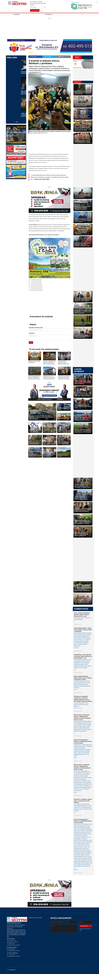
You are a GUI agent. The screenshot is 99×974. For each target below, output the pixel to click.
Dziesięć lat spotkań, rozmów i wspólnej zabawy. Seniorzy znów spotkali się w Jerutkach (82, 129)
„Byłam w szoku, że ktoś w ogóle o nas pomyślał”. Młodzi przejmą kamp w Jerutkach (16, 98)
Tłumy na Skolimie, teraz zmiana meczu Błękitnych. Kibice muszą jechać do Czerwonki (82, 324)
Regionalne (48, 14)
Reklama (12, 57)
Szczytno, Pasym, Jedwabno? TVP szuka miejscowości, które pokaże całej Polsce (82, 196)
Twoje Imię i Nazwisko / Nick (36, 327)
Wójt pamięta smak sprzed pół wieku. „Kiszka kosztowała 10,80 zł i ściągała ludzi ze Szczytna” (82, 522)
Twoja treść (31, 333)
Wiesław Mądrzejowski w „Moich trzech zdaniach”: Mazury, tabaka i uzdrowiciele (49, 455)
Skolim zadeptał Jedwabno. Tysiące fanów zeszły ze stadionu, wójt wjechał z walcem (83, 678)
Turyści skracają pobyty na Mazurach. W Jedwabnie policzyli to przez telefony (82, 220)
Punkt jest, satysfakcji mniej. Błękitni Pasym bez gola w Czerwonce (63, 455)
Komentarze (81, 609)
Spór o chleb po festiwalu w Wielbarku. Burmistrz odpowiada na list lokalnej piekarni (64, 378)
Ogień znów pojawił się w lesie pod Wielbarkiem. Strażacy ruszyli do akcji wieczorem (34, 378)
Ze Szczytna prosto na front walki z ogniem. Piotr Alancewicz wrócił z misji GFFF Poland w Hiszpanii (49, 430)
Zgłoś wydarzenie (35, 10)
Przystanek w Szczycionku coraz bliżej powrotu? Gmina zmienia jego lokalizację (82, 92)
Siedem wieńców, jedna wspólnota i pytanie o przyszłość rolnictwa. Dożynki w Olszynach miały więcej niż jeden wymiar (64, 430)
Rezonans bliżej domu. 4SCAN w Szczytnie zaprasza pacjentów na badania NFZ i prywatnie (15, 76)
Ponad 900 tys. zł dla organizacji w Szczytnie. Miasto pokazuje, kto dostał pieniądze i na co (64, 442)
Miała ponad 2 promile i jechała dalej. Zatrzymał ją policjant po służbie (63, 408)
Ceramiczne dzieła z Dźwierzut (49, 443)
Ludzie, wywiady (79, 370)
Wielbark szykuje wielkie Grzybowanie (34, 362)
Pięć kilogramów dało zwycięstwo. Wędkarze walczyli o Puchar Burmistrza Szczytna (35, 455)
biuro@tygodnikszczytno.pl (13, 945)
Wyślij (61, 56)
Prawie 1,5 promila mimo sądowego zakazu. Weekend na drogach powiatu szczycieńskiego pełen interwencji (41, 417)
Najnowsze (16, 14)
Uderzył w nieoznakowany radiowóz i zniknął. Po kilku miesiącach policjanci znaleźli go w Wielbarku (49, 363)
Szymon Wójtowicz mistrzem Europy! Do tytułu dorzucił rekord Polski (82, 406)
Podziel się (34, 56)
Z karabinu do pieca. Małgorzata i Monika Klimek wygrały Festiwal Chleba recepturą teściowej (82, 510)
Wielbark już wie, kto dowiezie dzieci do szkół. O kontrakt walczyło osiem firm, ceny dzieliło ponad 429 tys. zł (49, 378)
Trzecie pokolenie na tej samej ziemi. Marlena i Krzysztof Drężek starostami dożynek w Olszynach (82, 431)
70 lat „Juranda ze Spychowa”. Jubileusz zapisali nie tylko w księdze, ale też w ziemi (82, 614)
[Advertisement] (49, 29)
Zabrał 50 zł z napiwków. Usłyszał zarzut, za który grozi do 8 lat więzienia (83, 801)
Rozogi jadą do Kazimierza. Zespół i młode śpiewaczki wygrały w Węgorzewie (81, 534)
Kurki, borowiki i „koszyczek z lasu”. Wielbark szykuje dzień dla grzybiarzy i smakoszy (64, 363)
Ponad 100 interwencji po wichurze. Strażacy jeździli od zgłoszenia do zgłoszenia (34, 442)
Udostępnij (48, 56)
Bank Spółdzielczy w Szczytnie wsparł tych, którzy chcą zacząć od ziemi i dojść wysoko (35, 430)
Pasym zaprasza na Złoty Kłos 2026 (63, 419)
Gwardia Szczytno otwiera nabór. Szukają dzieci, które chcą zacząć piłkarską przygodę (82, 311)
